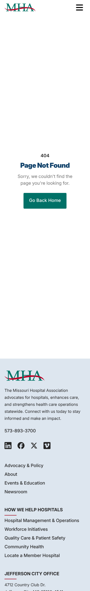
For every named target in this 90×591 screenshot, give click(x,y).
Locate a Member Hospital (32, 555)
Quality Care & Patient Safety (34, 538)
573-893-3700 (20, 431)
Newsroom (15, 492)
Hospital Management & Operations (41, 520)
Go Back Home (45, 200)
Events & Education (24, 483)
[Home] (20, 7)
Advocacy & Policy (24, 465)
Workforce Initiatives (26, 529)
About (10, 474)
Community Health (24, 547)
